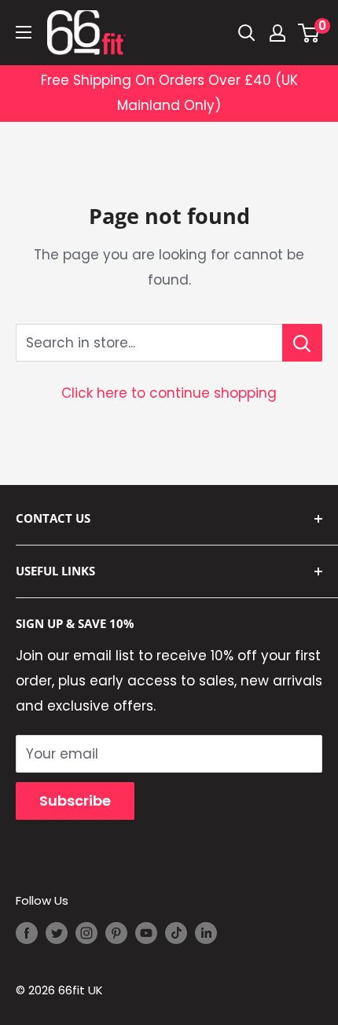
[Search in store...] (302, 343)
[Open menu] (23, 32)
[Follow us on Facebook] (27, 932)
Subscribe (75, 800)
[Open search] (246, 33)
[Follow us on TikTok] (176, 932)
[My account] (277, 33)
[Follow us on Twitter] (57, 932)
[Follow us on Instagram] (86, 932)
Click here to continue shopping (169, 393)
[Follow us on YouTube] (146, 932)
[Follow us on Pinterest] (116, 932)
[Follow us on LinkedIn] (206, 932)
